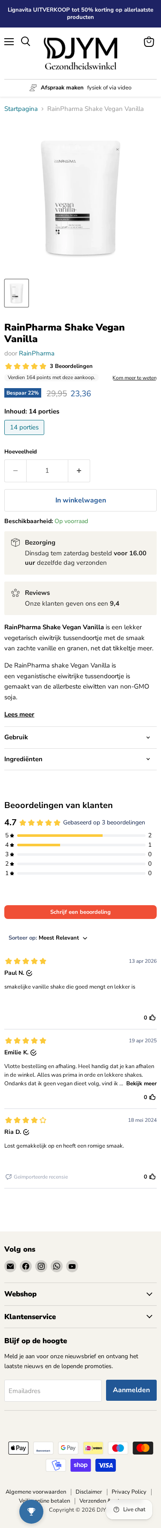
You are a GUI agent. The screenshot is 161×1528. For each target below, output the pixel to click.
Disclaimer (89, 1492)
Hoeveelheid (20, 452)
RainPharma (37, 353)
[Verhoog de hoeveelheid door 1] (79, 470)
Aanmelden (131, 1390)
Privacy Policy (129, 1492)
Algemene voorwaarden (36, 1492)
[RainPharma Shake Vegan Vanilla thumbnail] (16, 293)
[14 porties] (25, 437)
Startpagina (21, 109)
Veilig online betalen (44, 1501)
